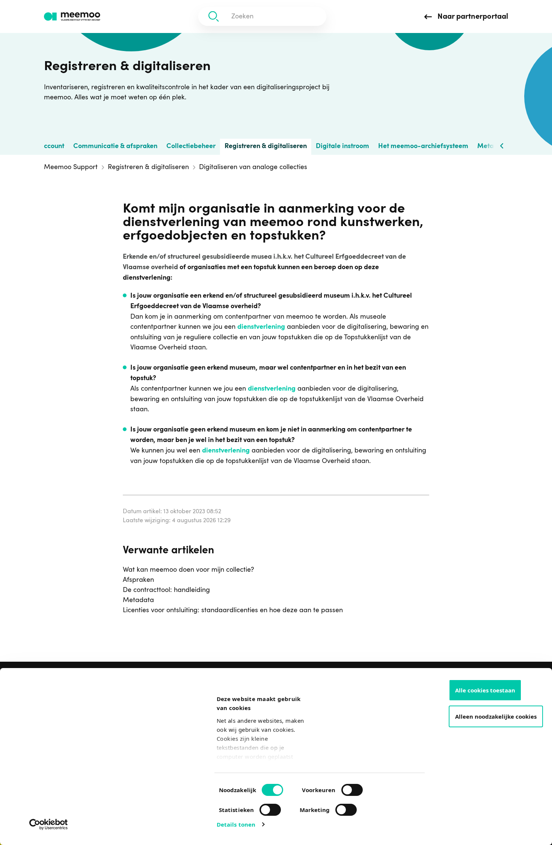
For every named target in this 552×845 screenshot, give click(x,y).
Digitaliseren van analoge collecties (253, 167)
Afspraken (138, 580)
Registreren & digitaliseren (266, 146)
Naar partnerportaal (472, 17)
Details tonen (236, 824)
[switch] (344, 787)
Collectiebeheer (191, 146)
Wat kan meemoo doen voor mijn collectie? (188, 569)
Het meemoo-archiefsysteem (423, 146)
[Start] (72, 17)
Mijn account (44, 146)
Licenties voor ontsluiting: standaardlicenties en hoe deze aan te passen (233, 610)
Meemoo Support (71, 167)
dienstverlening (261, 327)
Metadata (138, 600)
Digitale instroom (342, 146)
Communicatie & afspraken (115, 146)
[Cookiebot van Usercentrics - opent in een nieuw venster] (48, 824)
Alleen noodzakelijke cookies (496, 716)
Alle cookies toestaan (485, 690)
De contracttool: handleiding (166, 590)
